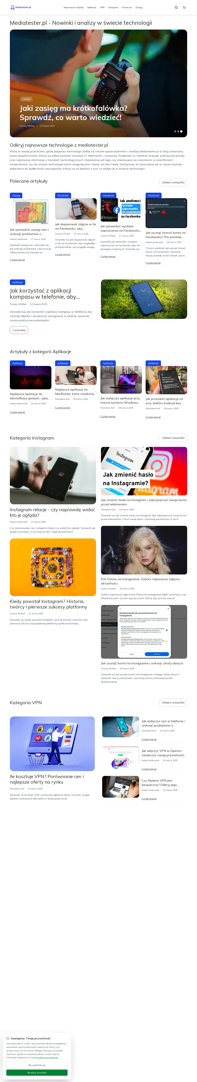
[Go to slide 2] (178, 131)
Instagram (113, 7)
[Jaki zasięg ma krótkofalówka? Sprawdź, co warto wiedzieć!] (98, 83)
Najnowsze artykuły (74, 7)
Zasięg (138, 7)
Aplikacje (91, 7)
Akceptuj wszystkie (36, 1072)
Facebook (127, 7)
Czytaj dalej (18, 330)
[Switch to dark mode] (184, 7)
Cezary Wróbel (27, 125)
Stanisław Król (62, 399)
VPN (102, 7)
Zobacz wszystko (173, 182)
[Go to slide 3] (181, 131)
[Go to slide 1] (175, 131)
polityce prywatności (48, 1057)
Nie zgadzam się (36, 1065)
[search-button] (176, 7)
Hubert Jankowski (18, 239)
